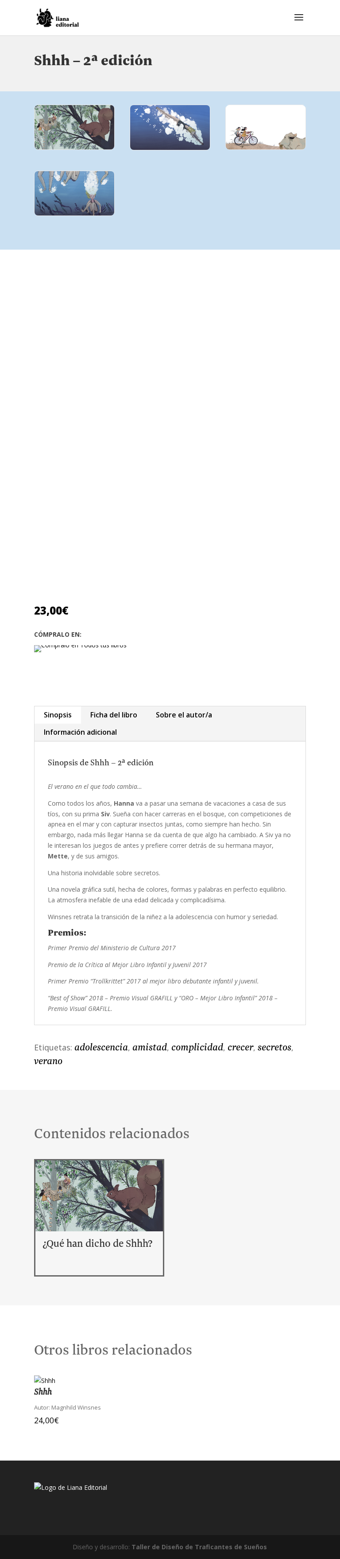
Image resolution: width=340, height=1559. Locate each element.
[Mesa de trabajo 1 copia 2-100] (74, 147)
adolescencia (101, 1048)
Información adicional (80, 732)
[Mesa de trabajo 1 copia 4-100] (265, 147)
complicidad (197, 1048)
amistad (149, 1048)
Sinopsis (58, 715)
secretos (274, 1048)
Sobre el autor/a (184, 715)
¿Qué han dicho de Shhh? (97, 1244)
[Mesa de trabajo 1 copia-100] (74, 213)
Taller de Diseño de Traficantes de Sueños (199, 1547)
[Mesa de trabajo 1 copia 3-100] (170, 147)
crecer (240, 1048)
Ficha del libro (113, 715)
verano (48, 1061)
